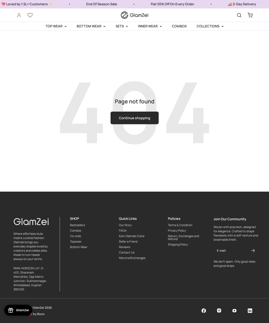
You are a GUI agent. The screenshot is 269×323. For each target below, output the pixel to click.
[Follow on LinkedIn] (250, 310)
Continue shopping (134, 118)
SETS (120, 26)
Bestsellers (77, 225)
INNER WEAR (148, 26)
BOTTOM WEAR (89, 26)
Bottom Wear (78, 247)
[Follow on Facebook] (203, 310)
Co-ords (75, 236)
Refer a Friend (128, 241)
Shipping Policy (178, 244)
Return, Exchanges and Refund (183, 237)
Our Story (125, 225)
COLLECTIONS (208, 26)
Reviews (124, 247)
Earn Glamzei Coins (131, 236)
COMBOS (179, 26)
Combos (75, 230)
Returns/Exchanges (132, 257)
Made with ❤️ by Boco (29, 313)
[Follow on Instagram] (219, 310)
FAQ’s (122, 230)
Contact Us (126, 252)
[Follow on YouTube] (234, 310)
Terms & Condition (180, 225)
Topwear (76, 241)
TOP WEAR (54, 26)
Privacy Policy (177, 230)
